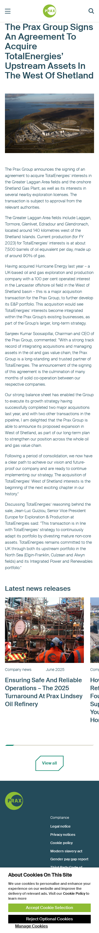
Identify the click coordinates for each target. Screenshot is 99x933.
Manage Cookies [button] (31, 926)
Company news (18, 669)
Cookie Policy (74, 893)
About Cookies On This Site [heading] (40, 875)
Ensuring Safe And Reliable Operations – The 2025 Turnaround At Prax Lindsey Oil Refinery (43, 692)
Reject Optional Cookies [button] (49, 919)
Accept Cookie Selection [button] (49, 907)
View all (49, 763)
